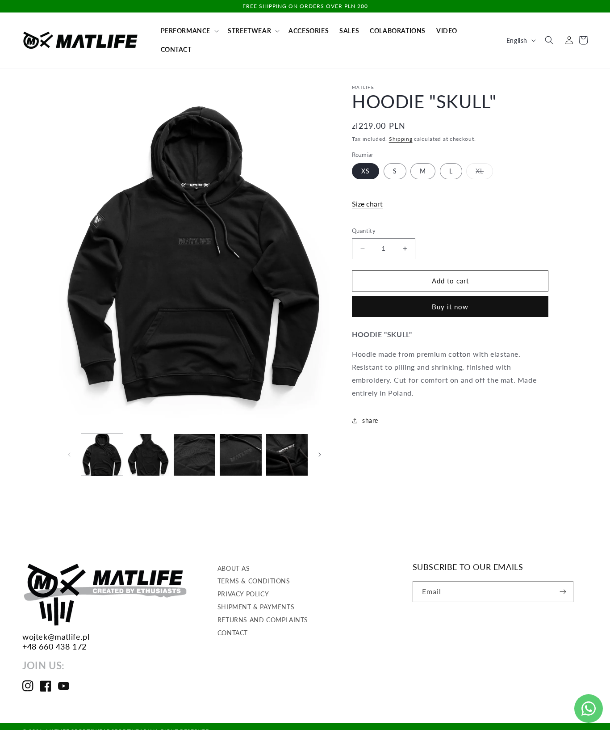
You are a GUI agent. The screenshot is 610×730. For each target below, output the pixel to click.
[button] (189, 30)
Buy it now (450, 307)
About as (233, 568)
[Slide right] (320, 454)
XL (484, 173)
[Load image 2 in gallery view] (148, 455)
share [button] (370, 420)
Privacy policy (243, 594)
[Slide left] (69, 454)
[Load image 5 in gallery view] (287, 455)
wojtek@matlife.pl (55, 636)
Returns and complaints (262, 620)
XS (365, 171)
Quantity (364, 230)
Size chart (367, 203)
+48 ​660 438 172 (54, 646)
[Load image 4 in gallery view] (240, 455)
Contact (232, 633)
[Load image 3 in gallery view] (194, 455)
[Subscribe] (563, 591)
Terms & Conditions (253, 581)
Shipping (401, 138)
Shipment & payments (255, 607)
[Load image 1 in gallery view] (102, 455)
